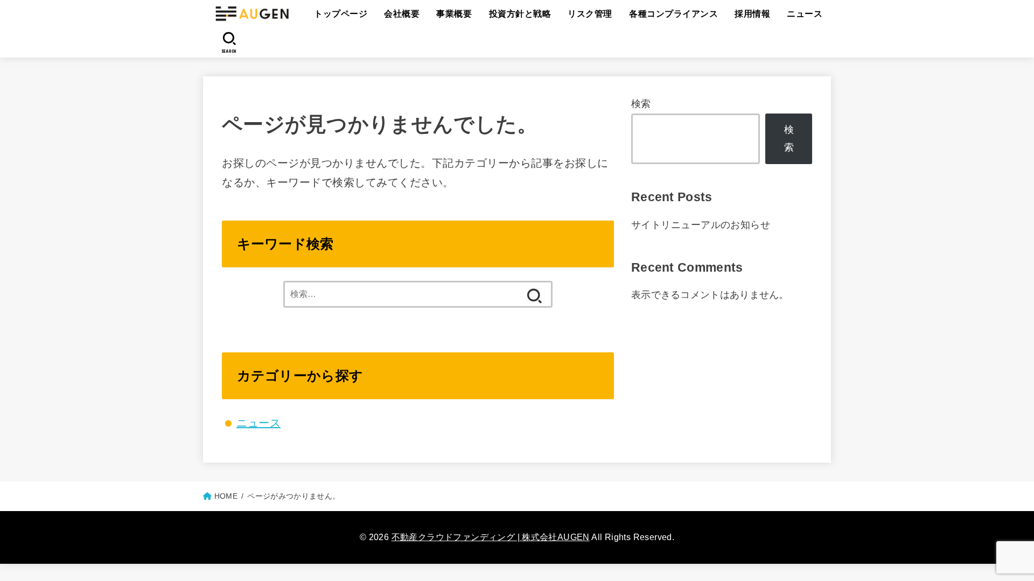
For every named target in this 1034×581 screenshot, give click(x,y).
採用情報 (752, 13)
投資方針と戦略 (520, 13)
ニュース (804, 13)
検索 (641, 103)
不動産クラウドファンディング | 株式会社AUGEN (491, 537)
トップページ (340, 13)
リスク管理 (590, 13)
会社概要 (402, 13)
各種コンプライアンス (673, 13)
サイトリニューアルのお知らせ (700, 224)
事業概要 (454, 13)
